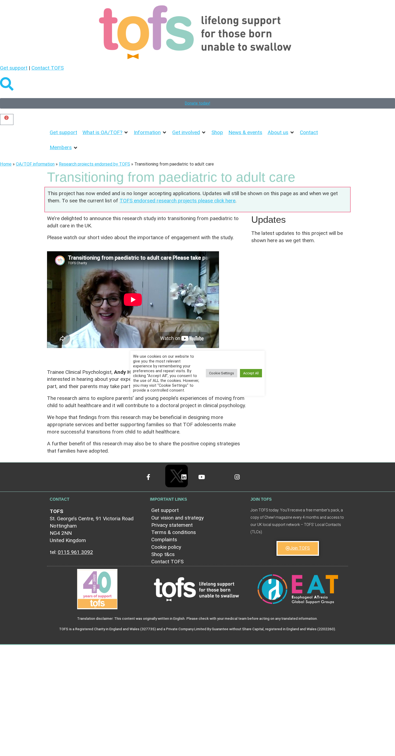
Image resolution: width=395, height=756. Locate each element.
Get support (13, 68)
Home (6, 164)
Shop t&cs (163, 554)
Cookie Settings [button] (221, 373)
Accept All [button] (251, 373)
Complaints (164, 539)
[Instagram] (242, 481)
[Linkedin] (188, 481)
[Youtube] (206, 481)
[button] (105, 133)
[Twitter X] (170, 470)
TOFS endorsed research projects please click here (177, 201)
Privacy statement (172, 525)
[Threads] (224, 481)
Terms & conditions (173, 532)
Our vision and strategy (177, 518)
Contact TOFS (47, 68)
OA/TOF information (35, 164)
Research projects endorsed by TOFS (94, 164)
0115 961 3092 (75, 552)
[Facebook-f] (153, 481)
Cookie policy (166, 547)
